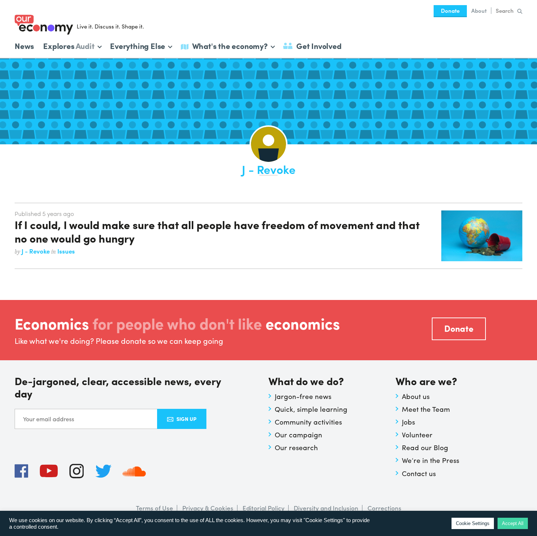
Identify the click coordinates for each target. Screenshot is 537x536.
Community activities (308, 422)
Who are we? (426, 381)
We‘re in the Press (430, 460)
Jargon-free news (303, 396)
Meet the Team (426, 409)
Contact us (419, 473)
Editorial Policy (264, 507)
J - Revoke (36, 251)
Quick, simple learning (311, 409)
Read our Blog (425, 447)
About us (416, 396)
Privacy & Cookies (207, 507)
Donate (450, 11)
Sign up (186, 418)
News (24, 46)
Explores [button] (68, 45)
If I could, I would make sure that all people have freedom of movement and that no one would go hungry (217, 231)
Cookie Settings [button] (473, 523)
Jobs (408, 422)
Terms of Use (154, 507)
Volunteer (417, 434)
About (479, 11)
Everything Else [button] (137, 45)
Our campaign (298, 434)
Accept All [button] (512, 523)
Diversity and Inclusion (326, 507)
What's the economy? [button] (230, 45)
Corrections (384, 507)
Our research (296, 447)
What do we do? (306, 381)
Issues (66, 251)
